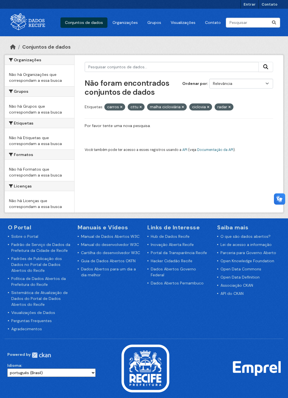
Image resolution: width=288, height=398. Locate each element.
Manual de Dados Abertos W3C (110, 236)
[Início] (13, 47)
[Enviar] (274, 23)
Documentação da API (215, 150)
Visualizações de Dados (33, 312)
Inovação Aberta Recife (172, 244)
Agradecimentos (26, 328)
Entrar (250, 4)
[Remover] (121, 107)
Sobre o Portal (24, 236)
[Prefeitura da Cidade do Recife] (145, 368)
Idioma (14, 365)
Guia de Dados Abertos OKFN (108, 260)
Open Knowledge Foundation (247, 260)
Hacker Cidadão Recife (171, 260)
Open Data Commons (240, 269)
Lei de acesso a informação (246, 244)
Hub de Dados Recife (170, 236)
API (184, 150)
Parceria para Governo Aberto (248, 252)
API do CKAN (232, 293)
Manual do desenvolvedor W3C (110, 244)
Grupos (154, 22)
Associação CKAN (236, 285)
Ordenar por (194, 83)
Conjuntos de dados (84, 22)
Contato (269, 4)
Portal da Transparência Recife (179, 252)
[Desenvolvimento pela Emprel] (257, 368)
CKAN (41, 355)
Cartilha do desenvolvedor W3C (110, 252)
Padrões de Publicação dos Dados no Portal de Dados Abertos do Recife (36, 264)
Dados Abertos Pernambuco (177, 283)
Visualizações (183, 22)
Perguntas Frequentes (31, 320)
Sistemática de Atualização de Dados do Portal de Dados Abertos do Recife (39, 298)
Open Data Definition (240, 277)
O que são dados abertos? (245, 236)
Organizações (125, 22)
